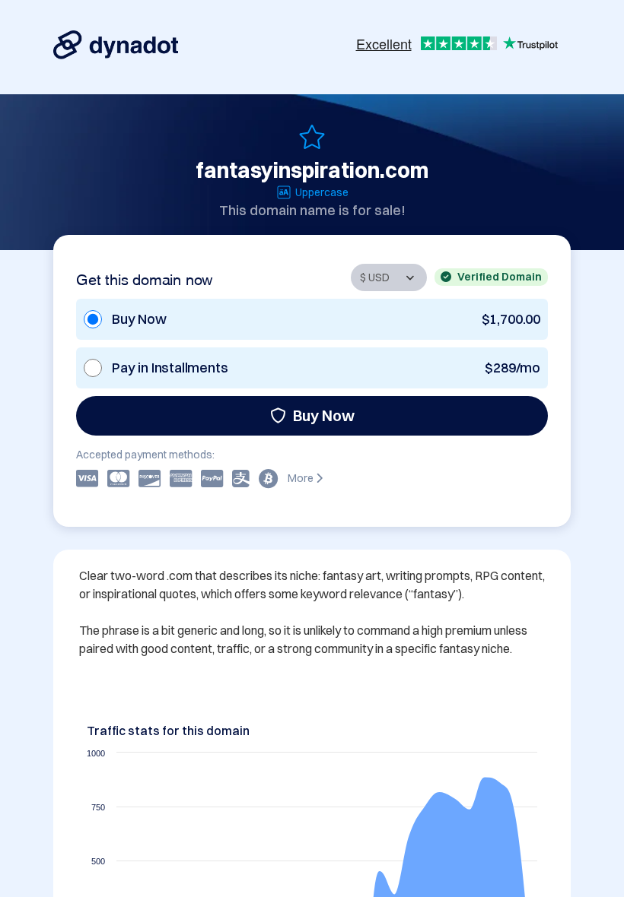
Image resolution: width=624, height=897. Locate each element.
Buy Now (324, 415)
